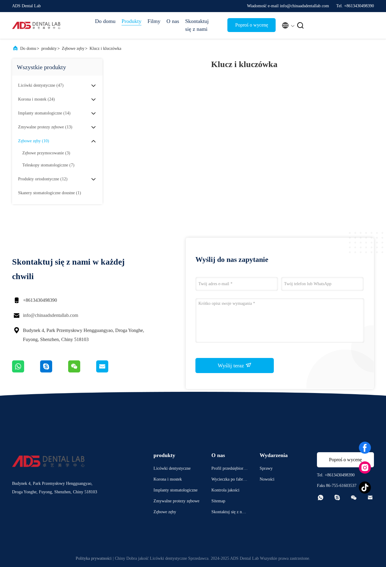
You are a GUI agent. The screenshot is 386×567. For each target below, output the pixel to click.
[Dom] (36, 25)
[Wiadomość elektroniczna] (109, 371)
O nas (172, 21)
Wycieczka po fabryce (229, 480)
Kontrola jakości (225, 490)
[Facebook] (365, 448)
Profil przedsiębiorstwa (228, 469)
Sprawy (266, 468)
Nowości (267, 479)
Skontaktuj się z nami (197, 25)
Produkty (131, 21)
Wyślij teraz (231, 365)
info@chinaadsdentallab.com (50, 315)
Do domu (105, 21)
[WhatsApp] (26, 371)
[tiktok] (365, 488)
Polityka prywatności (94, 558)
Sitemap (218, 501)
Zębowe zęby (73, 48)
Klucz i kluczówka (105, 48)
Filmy (153, 21)
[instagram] (365, 468)
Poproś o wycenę (251, 24)
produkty (49, 48)
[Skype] (54, 371)
